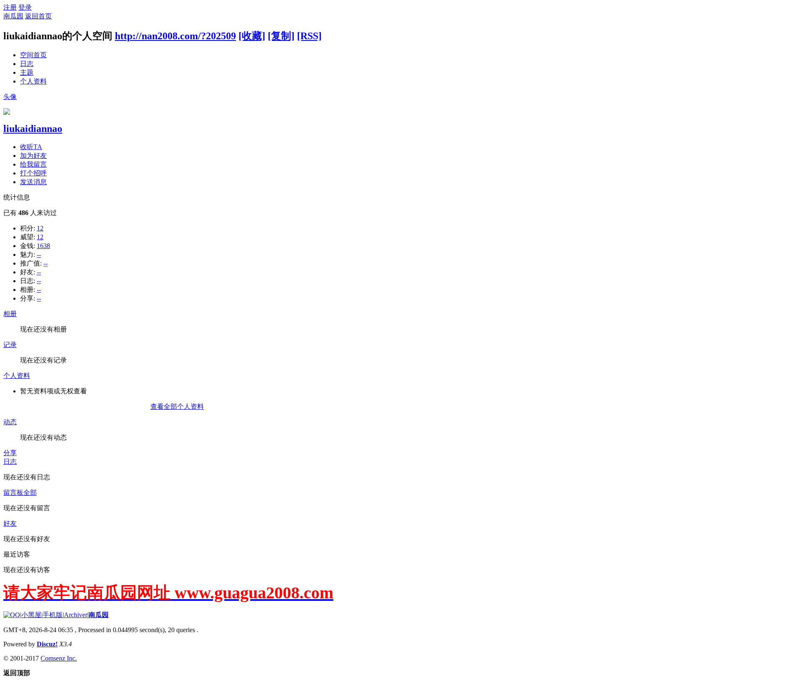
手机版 (53, 614)
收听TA (31, 146)
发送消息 (33, 181)
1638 (43, 245)
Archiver (75, 614)
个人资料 (33, 81)
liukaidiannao (32, 128)
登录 (25, 7)
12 (40, 228)
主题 (26, 72)
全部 (30, 492)
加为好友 (33, 155)
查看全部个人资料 (177, 406)
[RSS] (309, 35)
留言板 (13, 492)
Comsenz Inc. (59, 658)
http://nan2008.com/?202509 (175, 35)
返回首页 (38, 16)
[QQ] (11, 614)
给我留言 (33, 164)
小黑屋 (31, 614)
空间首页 (33, 54)
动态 (10, 421)
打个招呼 (33, 173)
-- (39, 254)
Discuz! (47, 644)
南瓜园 (13, 16)
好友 (10, 523)
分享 (10, 452)
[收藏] (252, 35)
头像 (10, 96)
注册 (10, 7)
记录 (10, 344)
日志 (26, 63)
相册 (10, 313)
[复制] (281, 35)
